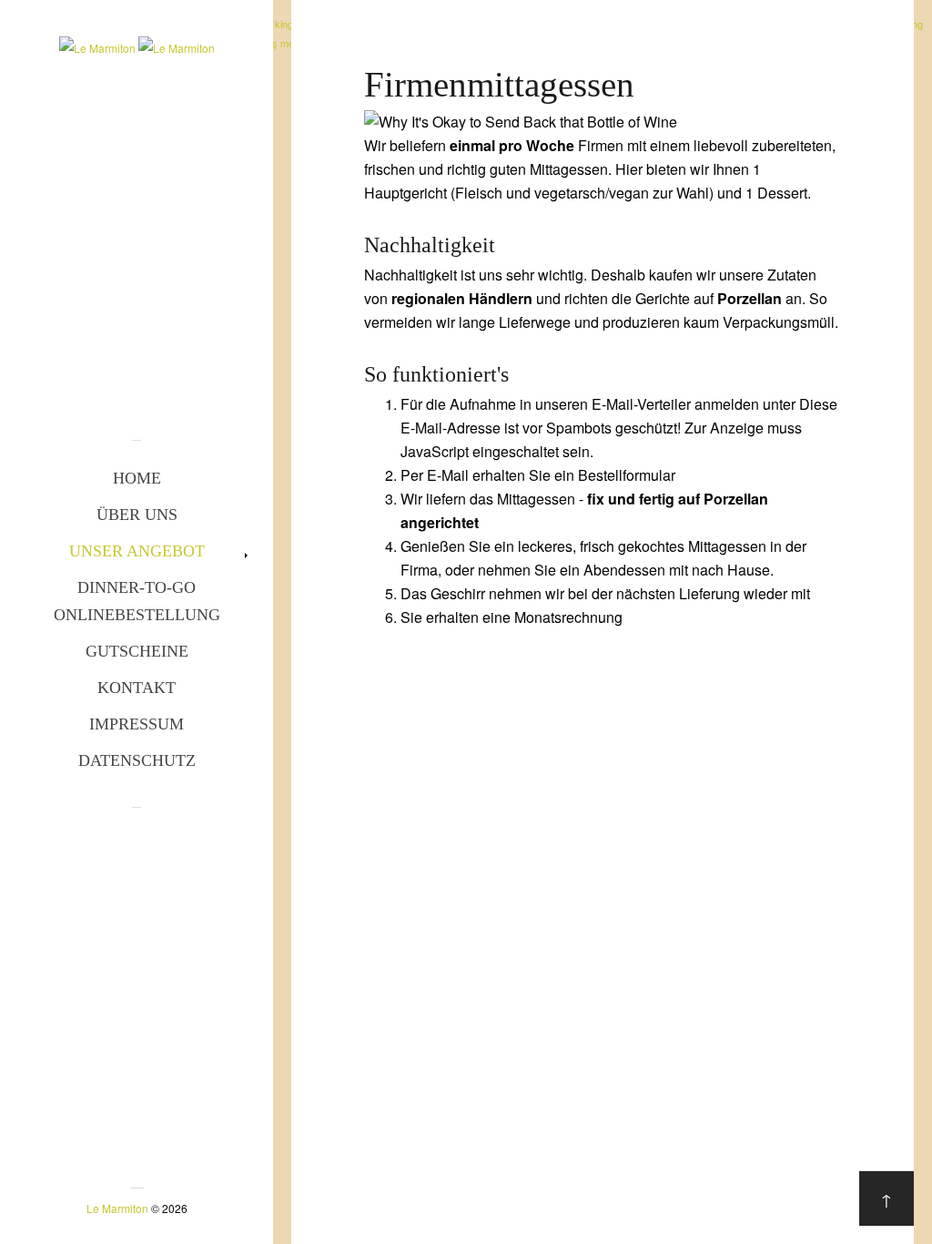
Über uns (136, 514)
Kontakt (136, 687)
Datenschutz (137, 760)
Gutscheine (137, 651)
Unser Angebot (137, 551)
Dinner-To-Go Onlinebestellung (137, 601)
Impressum (136, 724)
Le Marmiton (117, 1208)
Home (137, 478)
